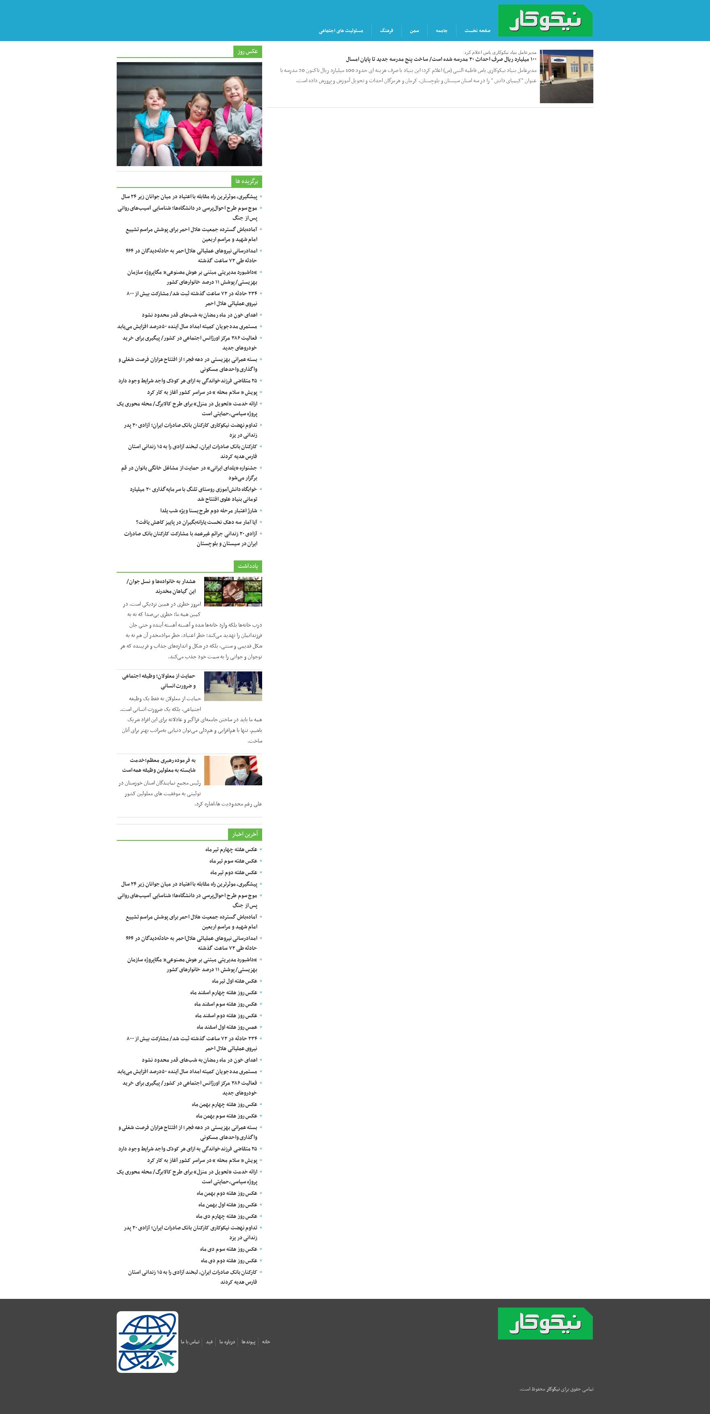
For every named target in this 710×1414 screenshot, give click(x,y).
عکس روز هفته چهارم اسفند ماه (224, 992)
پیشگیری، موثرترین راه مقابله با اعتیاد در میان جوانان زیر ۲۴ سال (189, 196)
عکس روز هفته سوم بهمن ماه (227, 1116)
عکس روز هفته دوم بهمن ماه (227, 1193)
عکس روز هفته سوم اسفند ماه (226, 1004)
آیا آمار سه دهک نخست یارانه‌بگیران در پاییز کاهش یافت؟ (196, 522)
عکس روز (247, 51)
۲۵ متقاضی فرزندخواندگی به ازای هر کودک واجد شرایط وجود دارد (187, 381)
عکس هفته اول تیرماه (234, 981)
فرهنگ (386, 31)
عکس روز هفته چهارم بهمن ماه (225, 1104)
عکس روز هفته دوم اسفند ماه (226, 1016)
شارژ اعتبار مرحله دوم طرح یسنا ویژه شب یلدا (209, 511)
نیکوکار (559, 1323)
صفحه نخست (478, 31)
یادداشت (248, 566)
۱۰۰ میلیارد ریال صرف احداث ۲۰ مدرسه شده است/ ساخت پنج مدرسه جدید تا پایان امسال (441, 59)
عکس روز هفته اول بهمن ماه (228, 1205)
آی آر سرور (564, 1402)
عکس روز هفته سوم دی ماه (229, 1249)
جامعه (442, 31)
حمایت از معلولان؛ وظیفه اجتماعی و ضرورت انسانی (159, 681)
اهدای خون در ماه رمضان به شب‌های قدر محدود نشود (199, 315)
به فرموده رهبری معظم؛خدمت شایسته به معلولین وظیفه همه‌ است (159, 765)
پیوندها (249, 1342)
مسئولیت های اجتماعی (341, 31)
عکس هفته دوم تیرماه (233, 872)
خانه (266, 1342)
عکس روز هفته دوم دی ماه (229, 1261)
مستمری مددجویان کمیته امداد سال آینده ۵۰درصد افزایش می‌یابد (187, 326)
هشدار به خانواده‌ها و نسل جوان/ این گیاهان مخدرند (161, 586)
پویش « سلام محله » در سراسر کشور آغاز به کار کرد (202, 392)
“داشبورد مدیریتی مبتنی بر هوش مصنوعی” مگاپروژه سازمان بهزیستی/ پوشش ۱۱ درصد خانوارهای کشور (192, 277)
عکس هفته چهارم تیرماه (231, 849)
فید (209, 1342)
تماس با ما (190, 1342)
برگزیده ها (246, 181)
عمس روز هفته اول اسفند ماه (227, 1027)
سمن (414, 31)
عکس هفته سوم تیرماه (233, 861)
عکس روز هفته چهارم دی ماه (227, 1216)
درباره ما (227, 1342)
